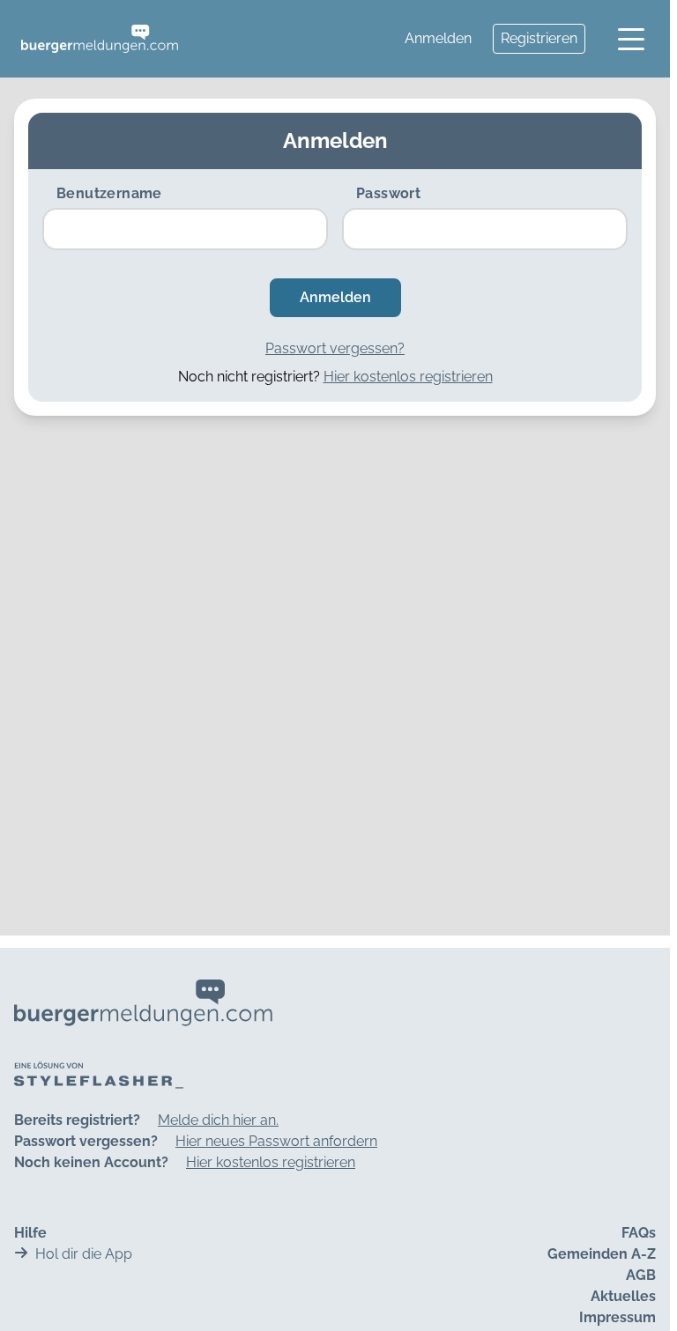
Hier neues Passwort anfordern (276, 1141)
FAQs (638, 1232)
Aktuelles (623, 1296)
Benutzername (109, 193)
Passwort (388, 193)
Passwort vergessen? (335, 348)
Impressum (617, 1317)
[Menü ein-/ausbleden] (631, 38)
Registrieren (539, 38)
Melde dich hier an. (218, 1120)
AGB (641, 1275)
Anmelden (438, 38)
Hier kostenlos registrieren (408, 376)
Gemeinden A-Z (601, 1254)
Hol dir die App (83, 1254)
